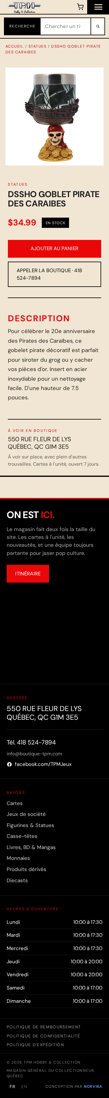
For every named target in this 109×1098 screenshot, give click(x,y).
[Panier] (80, 7)
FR (12, 1086)
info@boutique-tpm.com (34, 753)
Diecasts (17, 880)
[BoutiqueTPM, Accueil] (24, 7)
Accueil (14, 46)
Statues (37, 46)
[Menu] (98, 7)
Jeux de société (26, 814)
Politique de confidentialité (43, 1036)
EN (24, 1086)
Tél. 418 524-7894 (31, 742)
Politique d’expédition (35, 1044)
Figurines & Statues (30, 825)
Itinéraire (28, 573)
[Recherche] (97, 26)
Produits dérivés (26, 869)
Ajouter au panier (54, 248)
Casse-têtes (22, 836)
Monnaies (18, 858)
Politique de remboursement (44, 1027)
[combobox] (66, 26)
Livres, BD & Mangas (31, 847)
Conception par (73, 1086)
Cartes (15, 803)
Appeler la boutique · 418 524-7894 (49, 274)
